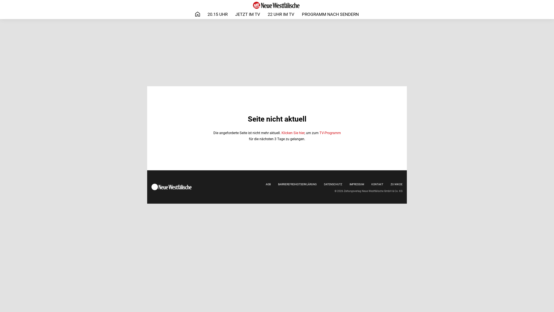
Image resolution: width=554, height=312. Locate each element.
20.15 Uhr (218, 14)
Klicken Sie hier (293, 133)
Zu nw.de (397, 184)
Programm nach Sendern (330, 14)
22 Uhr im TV (281, 14)
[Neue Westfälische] (277, 5)
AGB (268, 184)
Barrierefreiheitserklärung (297, 184)
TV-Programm (330, 133)
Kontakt (377, 184)
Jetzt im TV (247, 14)
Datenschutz (333, 184)
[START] (197, 14)
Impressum (356, 184)
